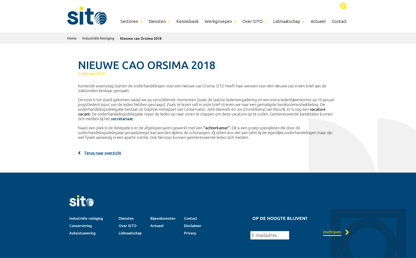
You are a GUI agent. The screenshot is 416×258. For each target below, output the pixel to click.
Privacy (190, 233)
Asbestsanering (82, 233)
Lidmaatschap (286, 21)
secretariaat (122, 119)
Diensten (157, 21)
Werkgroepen (218, 21)
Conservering (80, 226)
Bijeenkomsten (162, 218)
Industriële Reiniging (98, 38)
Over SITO (252, 21)
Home (71, 38)
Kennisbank (187, 21)
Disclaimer (193, 226)
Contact (339, 21)
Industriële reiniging (86, 218)
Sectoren (129, 21)
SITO (87, 15)
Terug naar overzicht (102, 153)
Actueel (318, 21)
